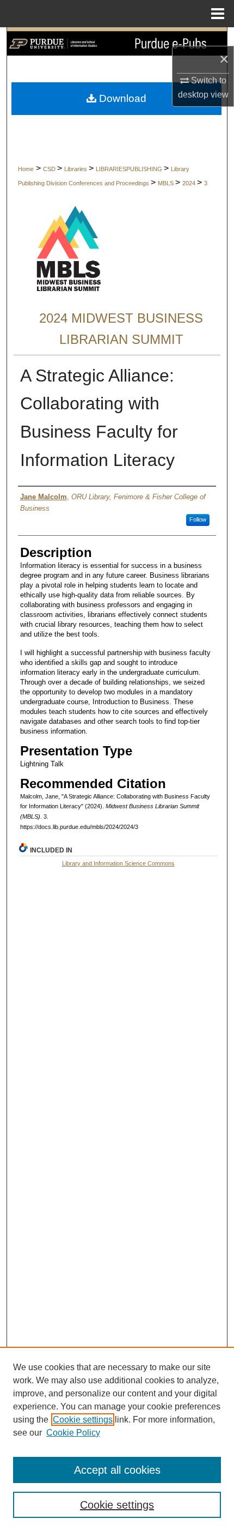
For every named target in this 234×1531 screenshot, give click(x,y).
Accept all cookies (117, 1470)
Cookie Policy (73, 1432)
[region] (117, 1439)
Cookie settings (83, 1419)
